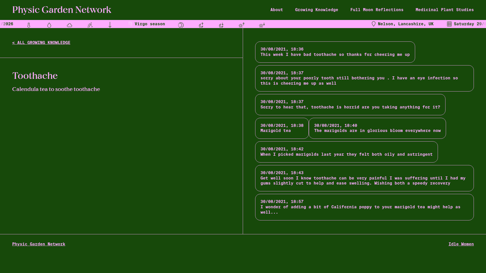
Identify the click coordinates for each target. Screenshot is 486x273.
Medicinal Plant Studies (445, 9)
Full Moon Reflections (376, 9)
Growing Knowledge (316, 9)
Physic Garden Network (38, 244)
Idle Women (461, 244)
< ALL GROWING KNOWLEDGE (41, 42)
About (276, 9)
